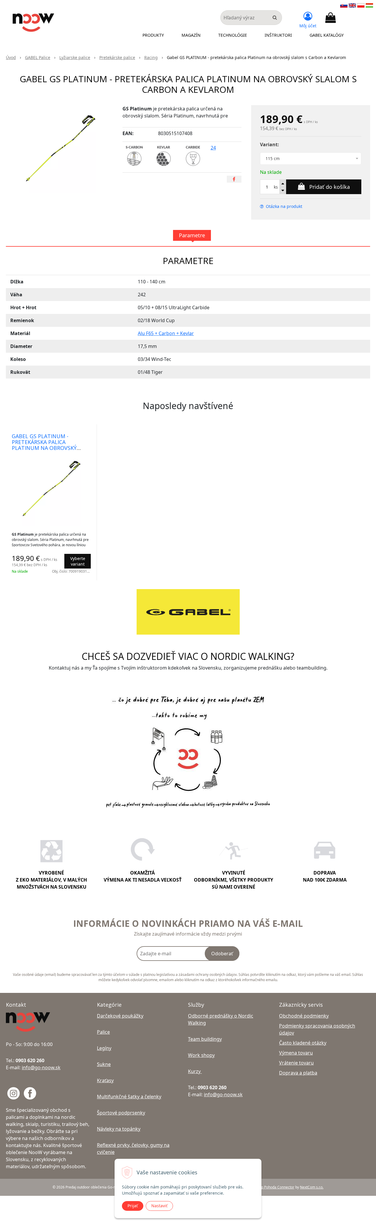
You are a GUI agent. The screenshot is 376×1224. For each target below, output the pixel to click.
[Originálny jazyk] (344, 5)
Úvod (11, 57)
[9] (194, 147)
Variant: (269, 144)
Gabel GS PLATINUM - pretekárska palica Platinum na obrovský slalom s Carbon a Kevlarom (44, 448)
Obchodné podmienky (304, 1016)
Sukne (104, 1064)
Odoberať (222, 953)
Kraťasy (105, 1080)
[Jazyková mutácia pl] (361, 5)
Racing (151, 57)
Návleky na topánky (118, 1129)
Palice (103, 1032)
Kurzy (195, 1071)
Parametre (192, 235)
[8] (165, 147)
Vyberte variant (77, 561)
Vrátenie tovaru (296, 1063)
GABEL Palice (37, 57)
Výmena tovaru (296, 1053)
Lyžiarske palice (74, 57)
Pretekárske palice (117, 57)
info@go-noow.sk (41, 1067)
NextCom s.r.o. (311, 1187)
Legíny (104, 1048)
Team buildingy (205, 1039)
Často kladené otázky (302, 1043)
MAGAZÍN (191, 35)
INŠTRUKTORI (278, 35)
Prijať (132, 1205)
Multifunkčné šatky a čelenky (129, 1096)
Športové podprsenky (121, 1112)
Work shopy (201, 1055)
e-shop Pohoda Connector (273, 1187)
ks (276, 187)
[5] (136, 147)
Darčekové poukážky (120, 1016)
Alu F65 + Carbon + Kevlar (166, 333)
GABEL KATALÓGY (327, 35)
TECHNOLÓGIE (232, 35)
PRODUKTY (153, 35)
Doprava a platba (298, 1073)
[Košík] (330, 18)
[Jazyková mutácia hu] (369, 5)
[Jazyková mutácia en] (352, 5)
